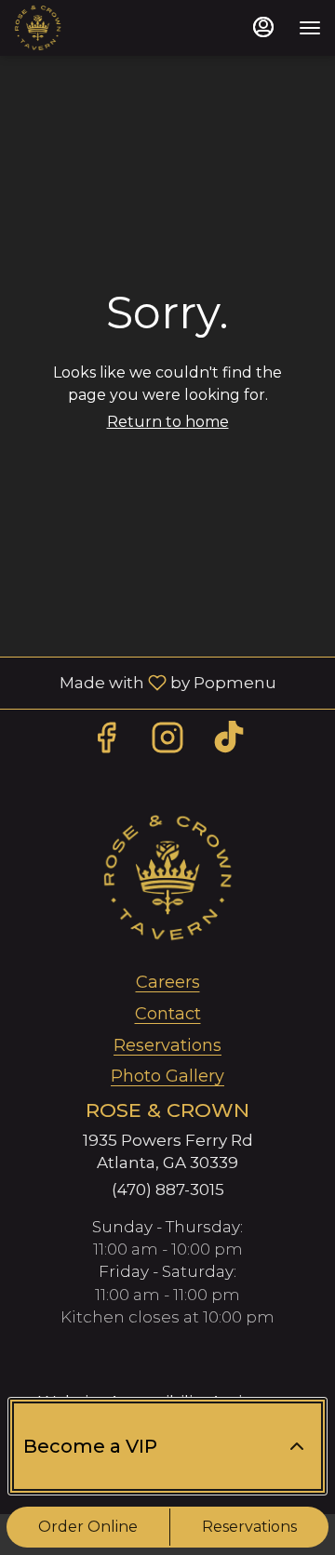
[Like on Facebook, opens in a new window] (106, 742)
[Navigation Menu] (309, 28)
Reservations (249, 1526)
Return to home (168, 422)
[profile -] (263, 27)
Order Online (88, 1526)
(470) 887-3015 (168, 1189)
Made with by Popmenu (145, 682)
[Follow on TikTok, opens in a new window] (229, 742)
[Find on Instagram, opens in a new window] (167, 742)
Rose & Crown (167, 878)
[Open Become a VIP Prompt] (297, 1446)
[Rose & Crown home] (97, 28)
